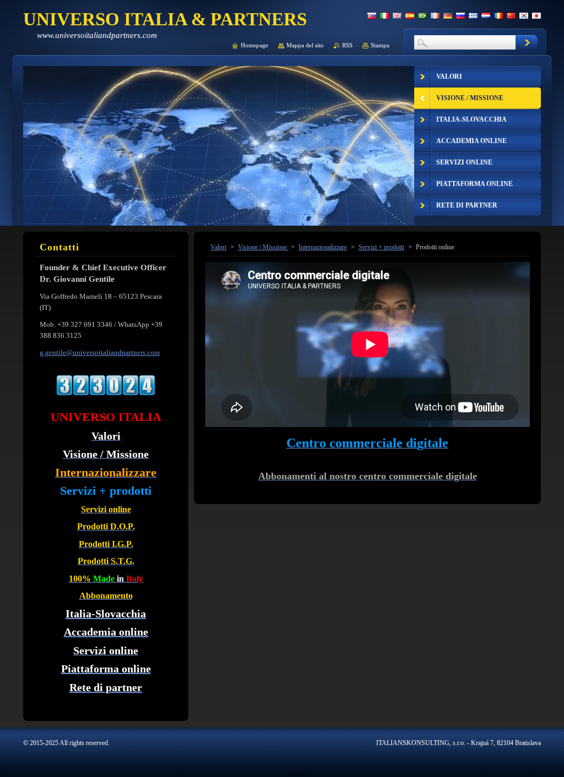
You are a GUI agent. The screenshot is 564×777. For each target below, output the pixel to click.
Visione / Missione (263, 247)
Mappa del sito (305, 45)
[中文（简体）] (511, 15)
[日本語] (536, 15)
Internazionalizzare (323, 247)
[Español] (409, 15)
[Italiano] (384, 15)
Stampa (380, 45)
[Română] (498, 15)
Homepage (254, 45)
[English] (397, 15)
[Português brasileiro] (422, 15)
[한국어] (523, 15)
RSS (347, 45)
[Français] (435, 15)
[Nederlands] (485, 15)
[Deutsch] (447, 15)
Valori (218, 247)
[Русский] (460, 15)
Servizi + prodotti (381, 247)
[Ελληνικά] (473, 15)
